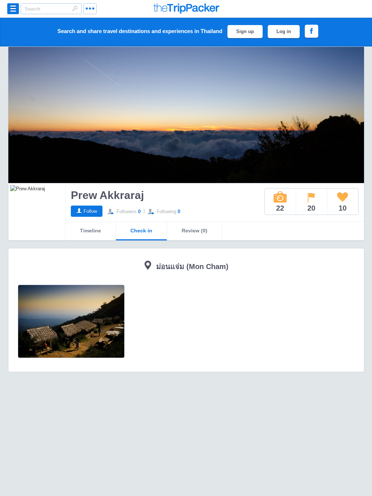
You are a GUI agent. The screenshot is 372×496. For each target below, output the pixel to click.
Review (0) (194, 230)
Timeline (90, 230)
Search (75, 8)
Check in (141, 230)
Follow (90, 211)
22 (280, 208)
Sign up (245, 31)
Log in (283, 31)
